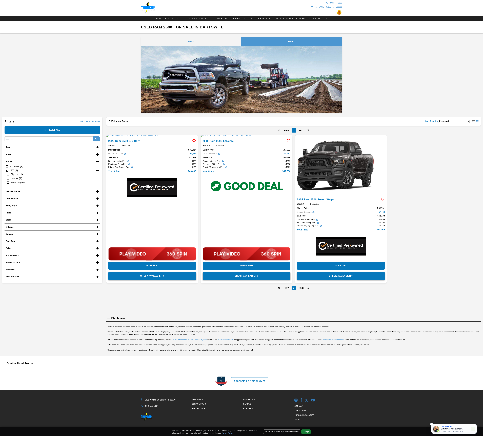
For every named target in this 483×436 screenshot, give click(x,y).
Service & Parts (258, 18)
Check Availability (152, 276)
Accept (306, 432)
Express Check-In (283, 18)
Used (179, 18)
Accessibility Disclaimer (250, 381)
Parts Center (198, 408)
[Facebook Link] (301, 400)
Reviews (247, 404)
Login (297, 420)
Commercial (221, 18)
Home (159, 18)
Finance (238, 18)
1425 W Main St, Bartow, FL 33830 (328, 7)
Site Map (298, 406)
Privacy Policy (227, 433)
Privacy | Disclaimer (304, 415)
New (168, 18)
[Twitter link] (306, 400)
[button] (431, 424)
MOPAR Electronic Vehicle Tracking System (189, 340)
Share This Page (92, 121)
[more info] (152, 136)
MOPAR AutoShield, (225, 340)
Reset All (54, 130)
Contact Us (249, 399)
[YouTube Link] (313, 400)
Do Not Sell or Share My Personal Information (281, 432)
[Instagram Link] (296, 400)
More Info (152, 266)
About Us (319, 18)
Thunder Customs (197, 18)
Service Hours (199, 404)
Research (302, 18)
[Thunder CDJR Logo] (148, 13)
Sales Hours (198, 399)
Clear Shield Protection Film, (332, 340)
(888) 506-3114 (151, 406)
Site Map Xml (300, 411)
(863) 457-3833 (335, 3)
